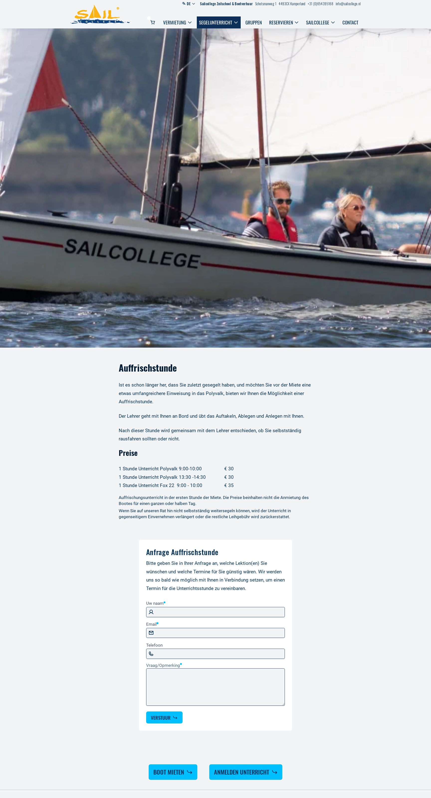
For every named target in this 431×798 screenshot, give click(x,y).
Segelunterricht (215, 22)
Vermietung (174, 22)
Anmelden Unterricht (241, 771)
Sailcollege (317, 22)
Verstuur (161, 717)
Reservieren (281, 22)
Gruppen (253, 22)
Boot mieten (168, 771)
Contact (350, 22)
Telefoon (154, 645)
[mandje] (153, 22)
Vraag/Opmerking (163, 665)
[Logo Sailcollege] (100, 14)
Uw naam (155, 603)
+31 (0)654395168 (320, 3)
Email (151, 624)
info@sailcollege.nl (348, 3)
